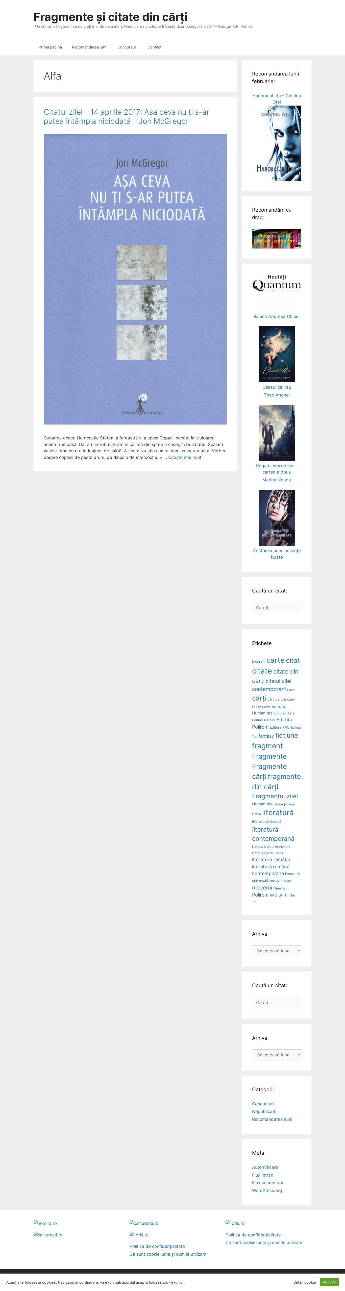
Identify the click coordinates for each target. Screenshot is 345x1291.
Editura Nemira (263, 720)
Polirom (260, 895)
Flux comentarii (267, 1182)
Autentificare (265, 1167)
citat (293, 660)
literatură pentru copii (267, 853)
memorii (276, 880)
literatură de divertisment (271, 847)
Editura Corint (261, 707)
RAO (273, 895)
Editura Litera (284, 713)
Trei (254, 902)
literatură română (271, 859)
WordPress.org (267, 1190)
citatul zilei (278, 681)
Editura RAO (280, 727)
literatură (277, 812)
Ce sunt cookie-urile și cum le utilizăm (168, 1254)
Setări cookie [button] (304, 1282)
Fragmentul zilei (275, 796)
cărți (259, 698)
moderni (262, 887)
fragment (267, 745)
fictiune (286, 735)
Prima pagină (50, 47)
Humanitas (262, 804)
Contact (154, 47)
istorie (278, 804)
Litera (256, 814)
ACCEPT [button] (329, 1282)
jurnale (289, 804)
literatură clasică (266, 821)
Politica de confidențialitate (157, 1246)
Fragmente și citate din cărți (110, 17)
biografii (258, 661)
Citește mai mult (184, 457)
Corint (291, 690)
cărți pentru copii (281, 699)
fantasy (266, 736)
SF (281, 895)
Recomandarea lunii (89, 47)
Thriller (289, 895)
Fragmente (269, 756)
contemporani (269, 689)
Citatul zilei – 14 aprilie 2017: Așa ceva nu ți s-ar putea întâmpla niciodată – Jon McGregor (126, 116)
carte (275, 660)
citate (262, 670)
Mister (288, 880)
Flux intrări (262, 1175)
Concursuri (127, 47)
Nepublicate (264, 1111)
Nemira (279, 888)
